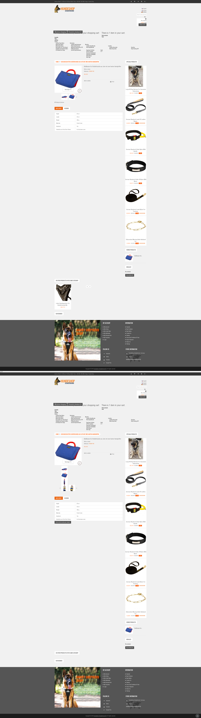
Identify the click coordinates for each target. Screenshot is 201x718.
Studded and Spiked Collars (62, 48)
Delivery (128, 335)
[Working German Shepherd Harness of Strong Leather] (63, 292)
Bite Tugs (88, 57)
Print (113, 81)
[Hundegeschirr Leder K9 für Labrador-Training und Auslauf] (135, 76)
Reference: (86, 71)
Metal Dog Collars (59, 46)
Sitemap (128, 344)
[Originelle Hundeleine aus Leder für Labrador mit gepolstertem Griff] (135, 106)
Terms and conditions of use (132, 337)
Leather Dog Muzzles (90, 46)
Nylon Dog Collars (59, 44)
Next (76, 97)
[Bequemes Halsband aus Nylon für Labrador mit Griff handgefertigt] (135, 136)
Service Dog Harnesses (76, 50)
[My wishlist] (134, 1)
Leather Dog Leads (113, 47)
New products (129, 329)
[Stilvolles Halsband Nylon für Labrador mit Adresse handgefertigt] (135, 166)
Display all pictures (60, 102)
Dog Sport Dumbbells (90, 54)
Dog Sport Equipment (91, 53)
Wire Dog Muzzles (90, 47)
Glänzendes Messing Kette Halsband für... (136, 240)
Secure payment (129, 339)
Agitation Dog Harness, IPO (77, 47)
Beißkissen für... (138, 256)
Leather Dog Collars (60, 43)
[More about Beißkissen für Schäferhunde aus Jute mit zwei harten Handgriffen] (129, 257)
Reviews (66, 108)
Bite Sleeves (89, 56)
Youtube (108, 359)
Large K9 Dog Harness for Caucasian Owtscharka (136, 90)
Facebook (108, 353)
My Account (106, 327)
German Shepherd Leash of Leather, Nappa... (136, 120)
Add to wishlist (87, 80)
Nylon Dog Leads (112, 48)
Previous (60, 97)
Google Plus (108, 363)
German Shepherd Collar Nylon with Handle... (136, 150)
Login (105, 339)
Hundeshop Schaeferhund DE (100, 369)
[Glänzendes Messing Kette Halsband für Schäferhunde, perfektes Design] (135, 226)
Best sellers (129, 331)
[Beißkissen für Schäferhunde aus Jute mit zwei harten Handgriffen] (64, 97)
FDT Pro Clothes (89, 51)
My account (106, 323)
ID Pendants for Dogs (60, 50)
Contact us (128, 333)
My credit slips (107, 331)
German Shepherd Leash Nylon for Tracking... (135, 210)
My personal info (107, 335)
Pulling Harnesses (75, 48)
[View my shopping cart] (145, 19)
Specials (128, 327)
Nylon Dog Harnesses (75, 46)
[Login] (144, 1)
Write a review (87, 69)
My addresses (107, 333)
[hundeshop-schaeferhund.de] (69, 9)
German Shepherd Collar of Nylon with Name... (135, 180)
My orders (106, 329)
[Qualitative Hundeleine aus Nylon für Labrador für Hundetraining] (135, 196)
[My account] (131, 1)
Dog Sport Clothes (90, 50)
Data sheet (59, 108)
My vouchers (107, 337)
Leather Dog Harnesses (76, 44)
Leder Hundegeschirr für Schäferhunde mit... (63, 304)
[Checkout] (141, 1)
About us (128, 341)
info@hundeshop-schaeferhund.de (133, 359)
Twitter (107, 356)
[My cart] (138, 1)
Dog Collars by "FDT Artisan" (62, 47)
